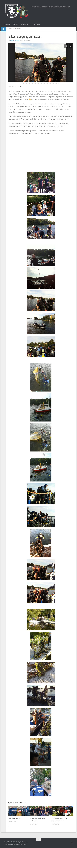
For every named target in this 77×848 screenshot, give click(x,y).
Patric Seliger (15, 41)
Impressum (36, 24)
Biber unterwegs (14, 29)
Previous (66, 46)
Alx (25, 844)
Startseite (7, 24)
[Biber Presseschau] (19, 811)
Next (70, 46)
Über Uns (15, 24)
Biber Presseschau (14, 818)
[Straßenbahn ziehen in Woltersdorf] (41, 811)
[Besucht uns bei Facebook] (72, 843)
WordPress (14, 844)
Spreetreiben (25, 24)
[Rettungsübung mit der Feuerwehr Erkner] (62, 811)
